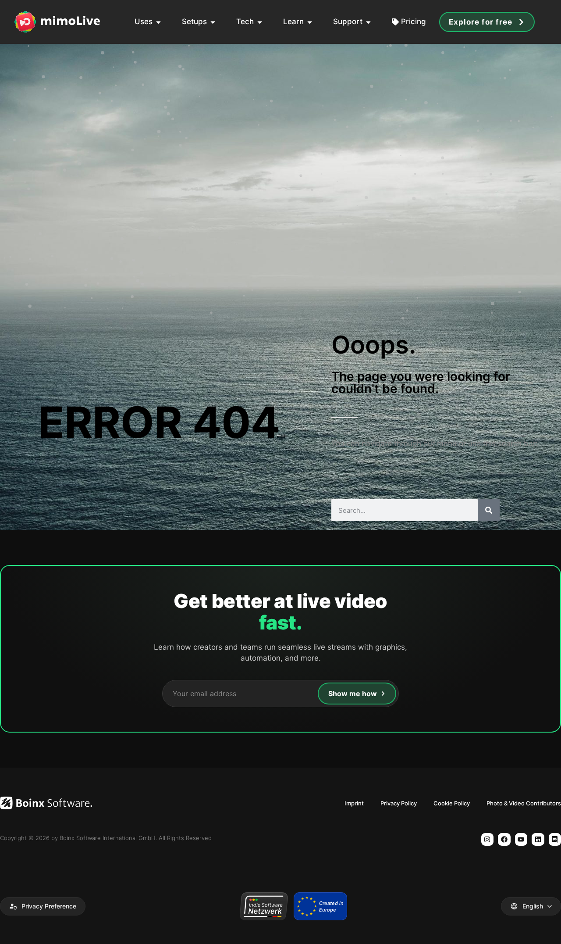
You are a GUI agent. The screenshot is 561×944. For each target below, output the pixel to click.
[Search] (489, 510)
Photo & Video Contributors (523, 803)
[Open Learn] (309, 22)
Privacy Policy (398, 803)
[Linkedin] (538, 839)
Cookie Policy (451, 803)
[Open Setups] (213, 22)
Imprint (354, 803)
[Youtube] (521, 839)
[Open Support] (368, 22)
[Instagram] (487, 839)
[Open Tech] (259, 22)
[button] (42, 906)
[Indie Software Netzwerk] (263, 906)
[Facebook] (504, 839)
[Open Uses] (158, 22)
